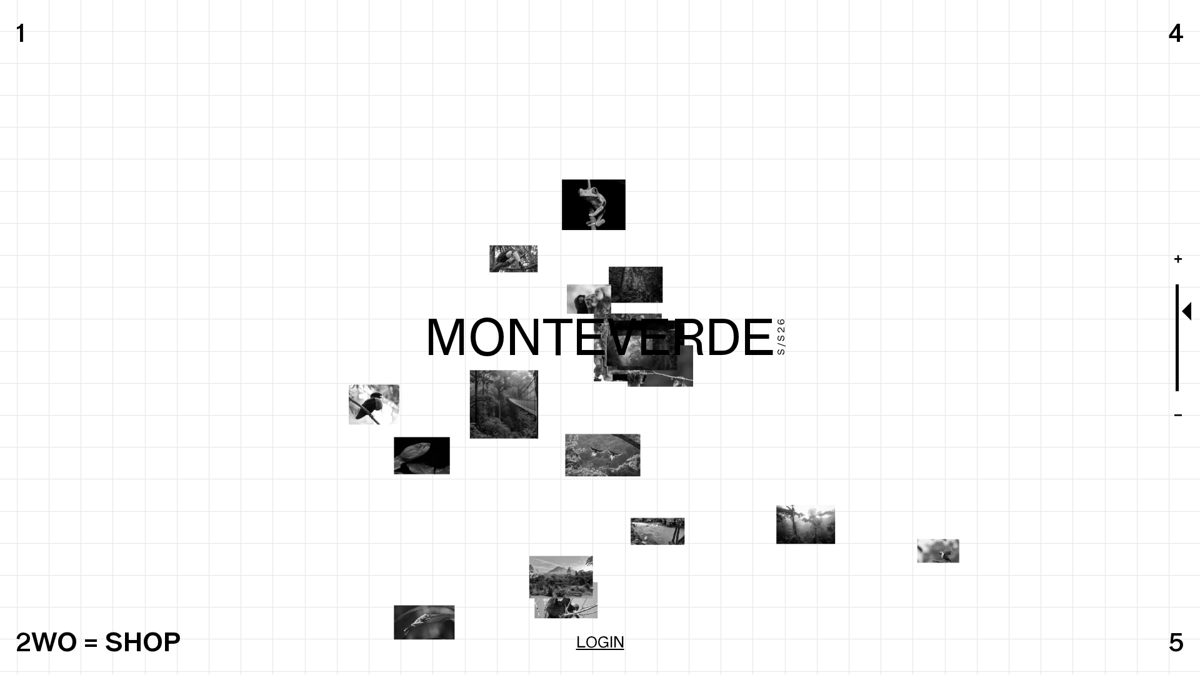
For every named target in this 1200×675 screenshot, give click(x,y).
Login (600, 642)
